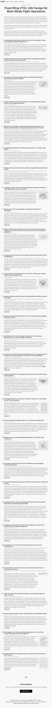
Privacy (39, 700)
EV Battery (25, 701)
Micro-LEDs (32, 701)
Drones (20, 701)
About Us (17, 700)
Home (7, 1)
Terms (35, 700)
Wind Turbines (42, 701)
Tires (36, 701)
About (16, 1)
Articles (12, 1)
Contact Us (21, 1)
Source (6, 54)
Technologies (29, 700)
